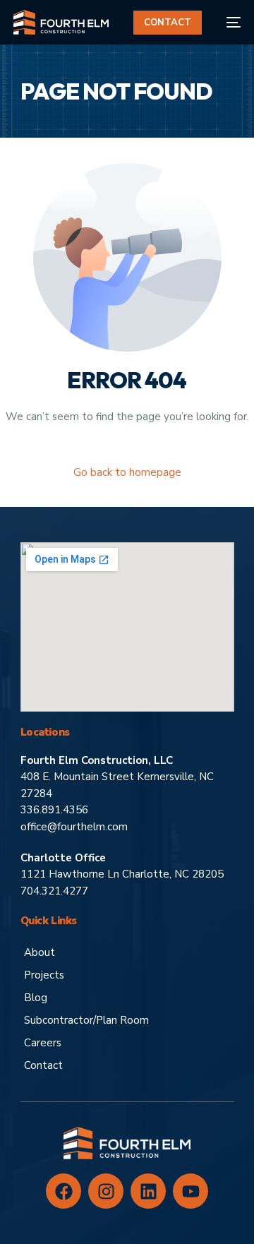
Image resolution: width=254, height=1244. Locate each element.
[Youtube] (190, 1191)
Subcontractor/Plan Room (86, 1020)
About (39, 952)
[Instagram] (105, 1191)
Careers (42, 1043)
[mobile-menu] (228, 22)
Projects (44, 975)
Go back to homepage (127, 472)
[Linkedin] (148, 1191)
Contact (43, 1065)
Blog (35, 998)
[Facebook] (63, 1191)
